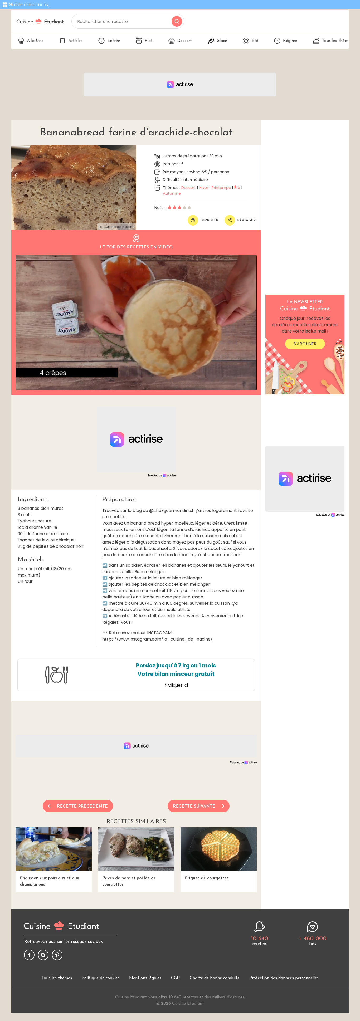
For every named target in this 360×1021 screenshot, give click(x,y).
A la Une (35, 41)
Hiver (203, 187)
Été (255, 41)
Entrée (113, 41)
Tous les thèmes (337, 41)
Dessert (184, 41)
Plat (149, 41)
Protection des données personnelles (284, 978)
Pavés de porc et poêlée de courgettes (129, 881)
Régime (290, 41)
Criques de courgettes (206, 878)
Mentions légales (145, 978)
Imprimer (209, 220)
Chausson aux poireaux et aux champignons (49, 881)
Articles (75, 41)
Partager (246, 220)
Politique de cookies (100, 978)
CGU (175, 978)
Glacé (222, 41)
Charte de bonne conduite (215, 978)
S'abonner (305, 344)
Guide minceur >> (29, 5)
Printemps (221, 187)
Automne (172, 193)
